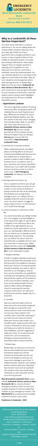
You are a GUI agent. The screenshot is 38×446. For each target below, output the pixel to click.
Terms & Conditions (10, 429)
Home (9, 422)
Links (19, 432)
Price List (22, 429)
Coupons (25, 424)
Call (19, 443)
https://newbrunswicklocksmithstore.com (19, 417)
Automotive (7, 424)
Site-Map (30, 429)
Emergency (16, 424)
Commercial (26, 422)
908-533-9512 (24, 22)
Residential (16, 422)
